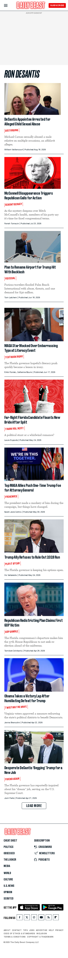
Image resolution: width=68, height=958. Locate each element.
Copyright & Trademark (40, 937)
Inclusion (41, 933)
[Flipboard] (56, 918)
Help (51, 930)
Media (7, 866)
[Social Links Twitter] (27, 918)
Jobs (31, 930)
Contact (17, 930)
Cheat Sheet (10, 840)
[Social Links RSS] (48, 918)
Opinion (8, 892)
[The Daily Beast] (30, 6)
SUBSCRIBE (57, 5)
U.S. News (9, 885)
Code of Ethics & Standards (19, 933)
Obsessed (9, 853)
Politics (8, 847)
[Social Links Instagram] (34, 918)
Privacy (59, 930)
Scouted (8, 898)
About (7, 930)
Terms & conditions (15, 937)
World (7, 873)
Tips (25, 930)
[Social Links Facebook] (19, 918)
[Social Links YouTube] (41, 918)
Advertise (41, 930)
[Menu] (9, 5)
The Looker (10, 859)
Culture (8, 879)
